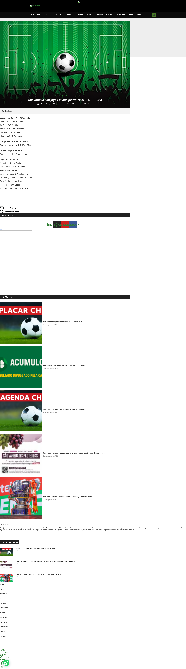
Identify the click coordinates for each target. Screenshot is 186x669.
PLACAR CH (59, 15)
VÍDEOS (130, 15)
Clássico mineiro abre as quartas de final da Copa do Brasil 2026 (67, 497)
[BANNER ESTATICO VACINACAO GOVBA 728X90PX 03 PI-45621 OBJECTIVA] (117, 2)
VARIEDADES (121, 15)
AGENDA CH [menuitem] (4, 653)
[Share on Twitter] (70, 202)
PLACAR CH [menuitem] (4, 654)
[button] (6, 663)
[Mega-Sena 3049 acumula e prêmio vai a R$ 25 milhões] (21, 367)
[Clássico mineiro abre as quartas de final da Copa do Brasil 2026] (21, 498)
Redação (49, 104)
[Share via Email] (85, 202)
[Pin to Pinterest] (78, 202)
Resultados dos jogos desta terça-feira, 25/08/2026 (62, 322)
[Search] (154, 15)
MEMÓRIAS (109, 15)
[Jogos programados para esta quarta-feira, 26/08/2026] (21, 410)
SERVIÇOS (99, 15)
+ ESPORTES (80, 15)
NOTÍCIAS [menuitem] (3, 659)
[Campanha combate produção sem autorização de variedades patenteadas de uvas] (21, 454)
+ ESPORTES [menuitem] (4, 658)
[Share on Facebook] (63, 202)
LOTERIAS (139, 15)
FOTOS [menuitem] (2, 651)
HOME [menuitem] (2, 649)
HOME (32, 15)
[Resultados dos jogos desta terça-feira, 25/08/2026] (21, 323)
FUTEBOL (69, 15)
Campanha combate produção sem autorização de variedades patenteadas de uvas (74, 453)
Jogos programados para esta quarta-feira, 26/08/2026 (64, 409)
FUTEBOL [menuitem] (3, 656)
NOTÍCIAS (90, 15)
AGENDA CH (49, 15)
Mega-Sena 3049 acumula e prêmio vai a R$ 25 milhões (64, 365)
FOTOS (39, 15)
